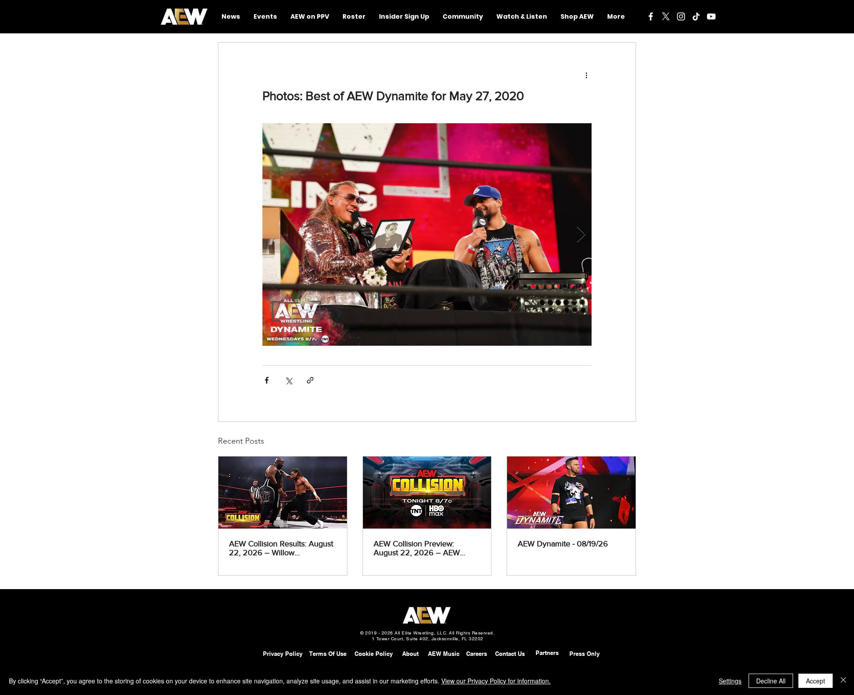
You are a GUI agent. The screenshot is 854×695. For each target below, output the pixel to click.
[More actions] (586, 74)
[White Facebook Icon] (650, 16)
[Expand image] (427, 234)
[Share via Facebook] (266, 380)
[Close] (843, 681)
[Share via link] (310, 380)
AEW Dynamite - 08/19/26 (563, 543)
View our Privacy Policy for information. (496, 680)
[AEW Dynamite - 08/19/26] (571, 493)
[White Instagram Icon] (681, 16)
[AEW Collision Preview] (427, 493)
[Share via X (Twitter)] (288, 380)
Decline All (771, 680)
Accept (815, 680)
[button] (463, 16)
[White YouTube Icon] (711, 16)
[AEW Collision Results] (282, 493)
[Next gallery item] (581, 234)
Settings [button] (730, 680)
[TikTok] (696, 16)
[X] (666, 16)
